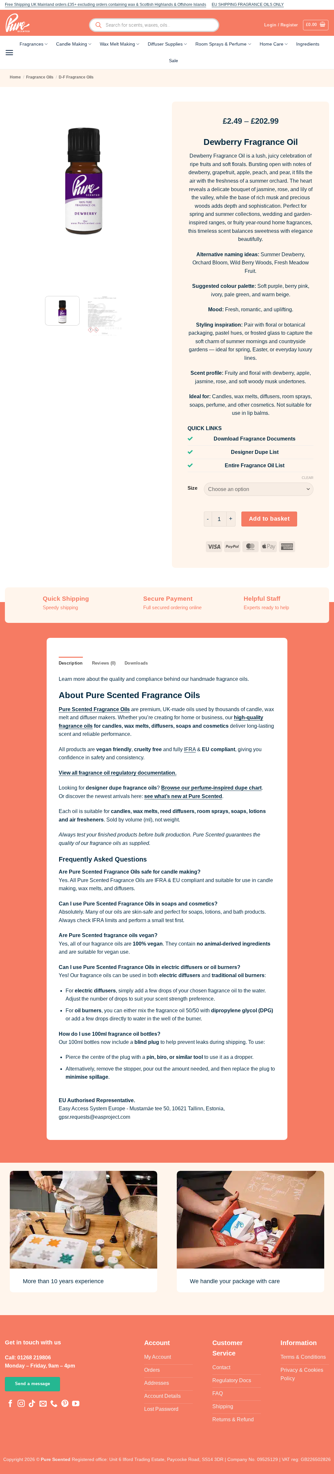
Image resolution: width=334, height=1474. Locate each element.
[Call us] (53, 1404)
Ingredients (307, 44)
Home (15, 77)
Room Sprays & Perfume (221, 44)
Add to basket (269, 518)
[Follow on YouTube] (75, 1404)
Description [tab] (71, 663)
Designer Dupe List (255, 452)
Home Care (271, 44)
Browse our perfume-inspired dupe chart (211, 788)
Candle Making (71, 44)
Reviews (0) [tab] (104, 663)
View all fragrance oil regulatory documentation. (117, 773)
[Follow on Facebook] (10, 1404)
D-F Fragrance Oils (76, 77)
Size (192, 488)
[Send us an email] (43, 1404)
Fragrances (31, 44)
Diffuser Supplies (165, 44)
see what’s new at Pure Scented (183, 796)
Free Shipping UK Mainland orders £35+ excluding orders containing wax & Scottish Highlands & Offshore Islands (105, 4)
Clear (307, 478)
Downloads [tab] (136, 663)
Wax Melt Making (117, 44)
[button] (316, 25)
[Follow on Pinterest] (64, 1404)
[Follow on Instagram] (21, 1404)
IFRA (190, 749)
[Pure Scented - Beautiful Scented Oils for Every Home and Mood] (19, 23)
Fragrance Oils (39, 77)
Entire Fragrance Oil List (254, 465)
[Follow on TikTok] (32, 1404)
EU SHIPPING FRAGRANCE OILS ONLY (248, 4)
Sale (173, 60)
